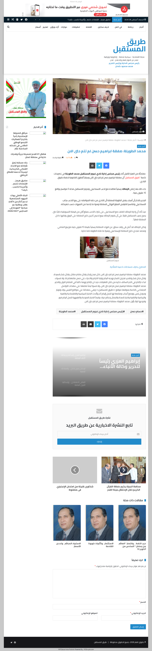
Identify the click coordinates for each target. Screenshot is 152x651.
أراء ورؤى (54, 27)
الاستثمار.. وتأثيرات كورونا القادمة (100, 545)
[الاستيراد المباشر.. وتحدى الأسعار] (67, 523)
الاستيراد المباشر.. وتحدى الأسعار (68, 545)
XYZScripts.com (89, 649)
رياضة (130, 27)
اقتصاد (89, 27)
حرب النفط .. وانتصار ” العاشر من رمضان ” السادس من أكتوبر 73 (132, 546)
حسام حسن (136, 311)
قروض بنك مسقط (76, 1)
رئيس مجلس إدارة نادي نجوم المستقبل (102, 311)
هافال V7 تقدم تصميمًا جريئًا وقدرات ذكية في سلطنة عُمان (28, 155)
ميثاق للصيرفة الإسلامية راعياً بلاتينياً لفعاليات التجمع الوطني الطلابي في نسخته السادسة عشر (18, 140)
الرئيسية (140, 140)
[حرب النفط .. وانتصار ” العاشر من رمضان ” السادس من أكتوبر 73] (132, 523)
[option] (99, 367)
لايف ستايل (103, 27)
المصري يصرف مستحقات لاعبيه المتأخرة (128, 267)
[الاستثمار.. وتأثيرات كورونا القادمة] (99, 523)
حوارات (64, 27)
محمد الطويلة (66, 311)
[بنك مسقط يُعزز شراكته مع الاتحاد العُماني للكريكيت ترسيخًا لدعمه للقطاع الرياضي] (38, 166)
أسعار (38, 27)
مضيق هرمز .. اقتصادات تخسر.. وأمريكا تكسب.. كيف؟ (19, 185)
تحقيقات (76, 27)
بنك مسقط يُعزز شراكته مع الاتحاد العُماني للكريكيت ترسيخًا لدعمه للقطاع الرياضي (17, 169)
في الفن (118, 27)
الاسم (142, 602)
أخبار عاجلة (132, 140)
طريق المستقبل (100, 642)
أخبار (141, 27)
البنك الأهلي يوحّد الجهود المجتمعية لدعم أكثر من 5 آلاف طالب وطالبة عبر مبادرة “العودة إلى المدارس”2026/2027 (17, 203)
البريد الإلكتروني (138, 613)
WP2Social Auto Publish (66, 649)
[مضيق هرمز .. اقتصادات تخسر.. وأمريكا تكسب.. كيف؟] (38, 184)
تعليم (45, 27)
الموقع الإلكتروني (89, 613)
